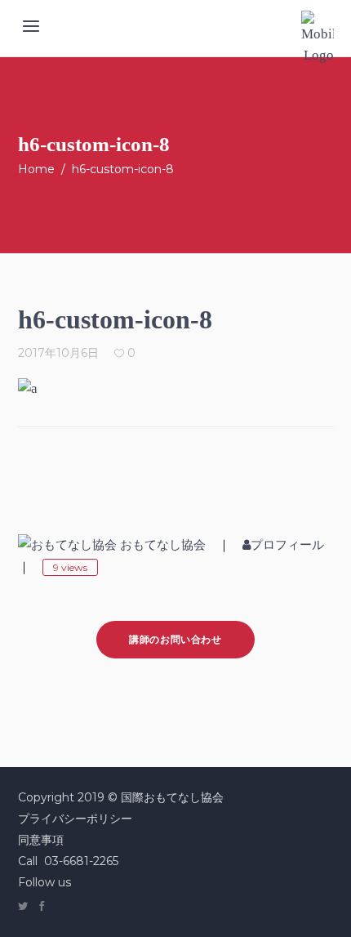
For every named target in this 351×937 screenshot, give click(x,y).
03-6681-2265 (81, 861)
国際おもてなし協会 (172, 797)
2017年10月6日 (58, 353)
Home (36, 169)
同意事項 (41, 839)
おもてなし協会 (163, 544)
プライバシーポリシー (75, 818)
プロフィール (287, 544)
